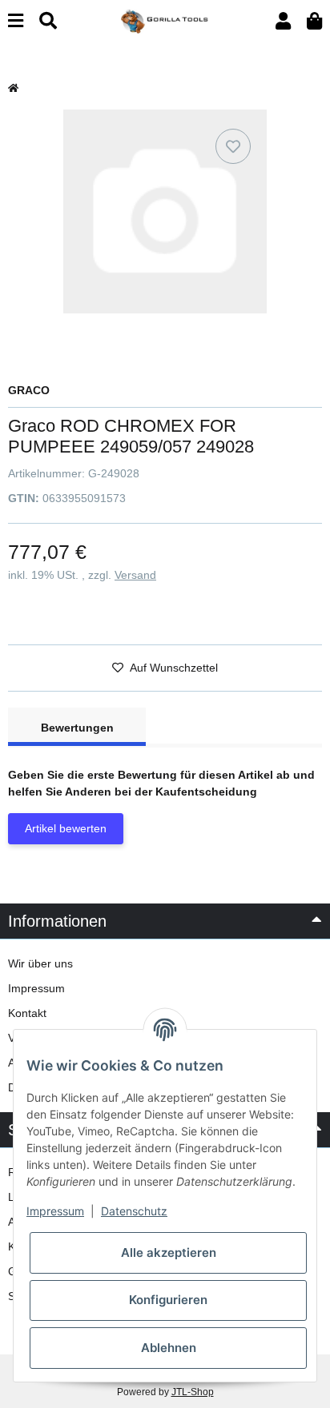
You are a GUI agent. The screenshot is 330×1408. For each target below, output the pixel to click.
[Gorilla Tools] (164, 20)
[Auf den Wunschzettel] (233, 146)
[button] (283, 21)
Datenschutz (134, 1211)
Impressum (36, 988)
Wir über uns (40, 963)
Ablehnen (168, 1347)
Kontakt (27, 1013)
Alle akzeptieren (168, 1252)
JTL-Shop (192, 1392)
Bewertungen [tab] (77, 727)
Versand (135, 574)
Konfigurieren (168, 1299)
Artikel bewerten (66, 828)
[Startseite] (13, 88)
